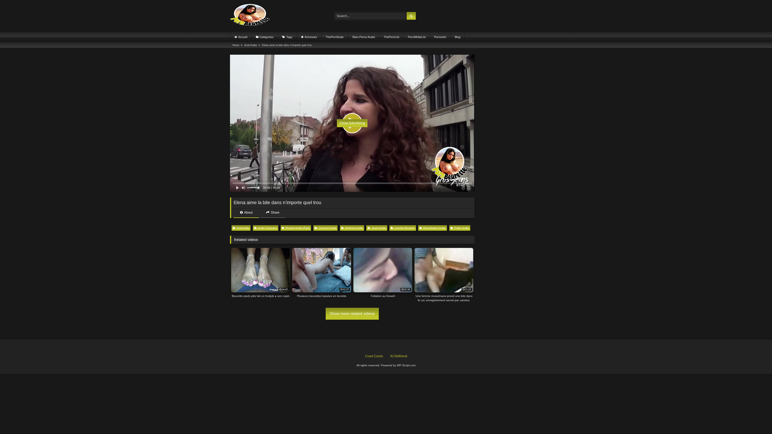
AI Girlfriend (398, 356)
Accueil (242, 37)
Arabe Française (267, 227)
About (248, 212)
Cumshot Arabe (327, 227)
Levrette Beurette (404, 227)
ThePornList (391, 37)
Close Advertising (352, 123)
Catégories (266, 37)
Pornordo (440, 37)
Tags (289, 37)
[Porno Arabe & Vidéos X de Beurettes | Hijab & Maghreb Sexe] (250, 15)
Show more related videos (352, 313)
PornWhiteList (417, 37)
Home (235, 45)
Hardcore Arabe (354, 227)
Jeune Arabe (379, 227)
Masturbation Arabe (434, 227)
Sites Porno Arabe (363, 37)
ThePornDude (335, 37)
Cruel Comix (374, 356)
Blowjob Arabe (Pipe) (298, 227)
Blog (457, 37)
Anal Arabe (250, 45)
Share (274, 212)
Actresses (311, 37)
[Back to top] (759, 422)
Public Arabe (461, 227)
